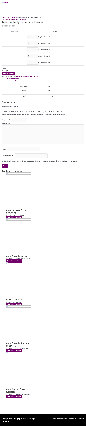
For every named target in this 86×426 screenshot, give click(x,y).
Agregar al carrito (8, 73)
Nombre (5, 149)
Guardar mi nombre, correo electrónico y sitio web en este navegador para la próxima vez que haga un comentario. (41, 161)
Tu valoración (7, 123)
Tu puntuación (7, 120)
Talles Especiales (13, 19)
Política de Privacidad (60, 419)
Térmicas (23, 19)
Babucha (15, 17)
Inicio (4, 17)
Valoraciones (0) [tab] (11, 81)
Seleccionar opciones (14, 217)
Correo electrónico (8, 155)
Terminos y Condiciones (76, 419)
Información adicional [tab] (13, 78)
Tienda (9, 17)
